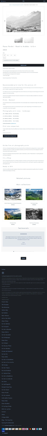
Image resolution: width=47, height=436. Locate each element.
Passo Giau (5, 340)
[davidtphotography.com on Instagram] (3, 273)
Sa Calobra (5, 313)
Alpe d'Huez (5, 321)
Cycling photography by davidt (17, 4)
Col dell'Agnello (6, 384)
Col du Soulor (5, 389)
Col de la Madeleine (7, 376)
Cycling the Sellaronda (8, 422)
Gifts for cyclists (6, 409)
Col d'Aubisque (6, 337)
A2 (7, 55)
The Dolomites (5, 307)
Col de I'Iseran (6, 368)
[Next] (42, 21)
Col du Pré (4, 354)
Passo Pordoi (5, 392)
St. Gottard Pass (6, 373)
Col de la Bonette (6, 329)
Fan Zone (4, 381)
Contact (4, 411)
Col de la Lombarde (7, 379)
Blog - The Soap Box (7, 420)
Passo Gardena (6, 403)
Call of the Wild (6, 318)
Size (3, 52)
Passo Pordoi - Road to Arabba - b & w (19, 46)
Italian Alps (5, 310)
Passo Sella (5, 357)
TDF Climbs (5, 365)
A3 (4, 55)
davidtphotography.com (9, 425)
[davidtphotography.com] (23, 1)
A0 (14, 55)
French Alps (5, 302)
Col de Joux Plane (6, 346)
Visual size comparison (10, 136)
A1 (11, 55)
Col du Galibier (6, 323)
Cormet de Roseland (7, 351)
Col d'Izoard (5, 326)
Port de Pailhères (6, 370)
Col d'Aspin (5, 343)
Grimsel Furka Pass (7, 387)
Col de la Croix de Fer (8, 362)
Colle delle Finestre (7, 398)
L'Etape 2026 (5, 417)
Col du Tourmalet (6, 334)
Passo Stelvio (5, 332)
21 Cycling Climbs (6, 406)
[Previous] (4, 21)
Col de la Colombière (7, 359)
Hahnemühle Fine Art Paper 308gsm (11, 60)
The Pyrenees (5, 304)
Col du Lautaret (6, 395)
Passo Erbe (5, 400)
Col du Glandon (6, 348)
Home (10, 4)
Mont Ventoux (5, 315)
